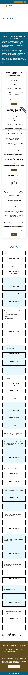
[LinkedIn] (18, 2)
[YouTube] (21, 2)
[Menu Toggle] (25, 5)
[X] (25, 2)
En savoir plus (14, 666)
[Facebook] (15, 2)
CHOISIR (14, 104)
